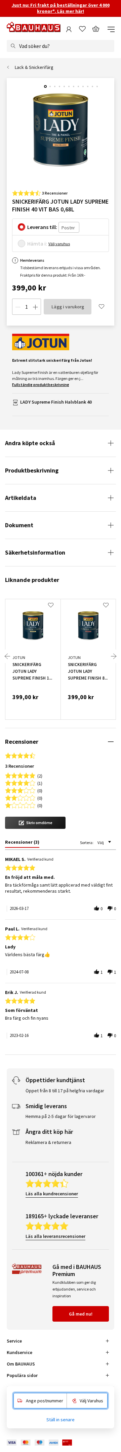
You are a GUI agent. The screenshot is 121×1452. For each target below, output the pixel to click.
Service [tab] (14, 1341)
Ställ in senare (60, 1420)
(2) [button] (39, 775)
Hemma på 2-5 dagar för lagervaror (61, 1116)
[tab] (22, 843)
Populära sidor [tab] (22, 1375)
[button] (35, 823)
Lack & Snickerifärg (34, 67)
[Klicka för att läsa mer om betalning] (44, 1442)
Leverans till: (42, 227)
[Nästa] (114, 656)
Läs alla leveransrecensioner (55, 1236)
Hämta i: (37, 243)
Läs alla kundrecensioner (52, 1194)
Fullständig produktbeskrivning (40, 384)
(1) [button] (39, 782)
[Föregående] (7, 656)
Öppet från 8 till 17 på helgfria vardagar (65, 1091)
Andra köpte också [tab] (30, 443)
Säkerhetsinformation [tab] (35, 552)
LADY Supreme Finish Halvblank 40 (56, 402)
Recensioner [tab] (21, 741)
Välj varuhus (59, 243)
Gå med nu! (80, 1314)
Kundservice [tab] (19, 1352)
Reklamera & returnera (48, 1142)
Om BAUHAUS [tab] (21, 1364)
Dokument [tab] (19, 525)
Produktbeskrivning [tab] (31, 470)
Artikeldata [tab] (20, 498)
